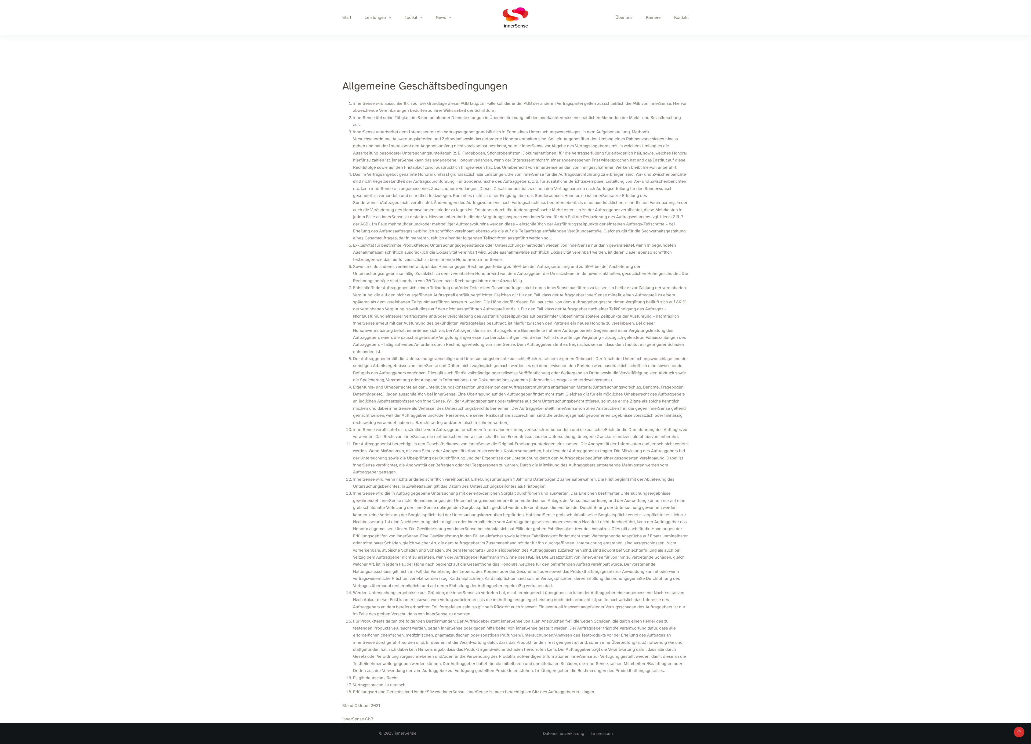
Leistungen (375, 17)
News (441, 17)
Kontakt (681, 17)
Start (346, 17)
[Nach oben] (1019, 732)
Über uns (624, 17)
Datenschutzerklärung (563, 733)
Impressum (602, 733)
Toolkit (411, 17)
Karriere (653, 17)
